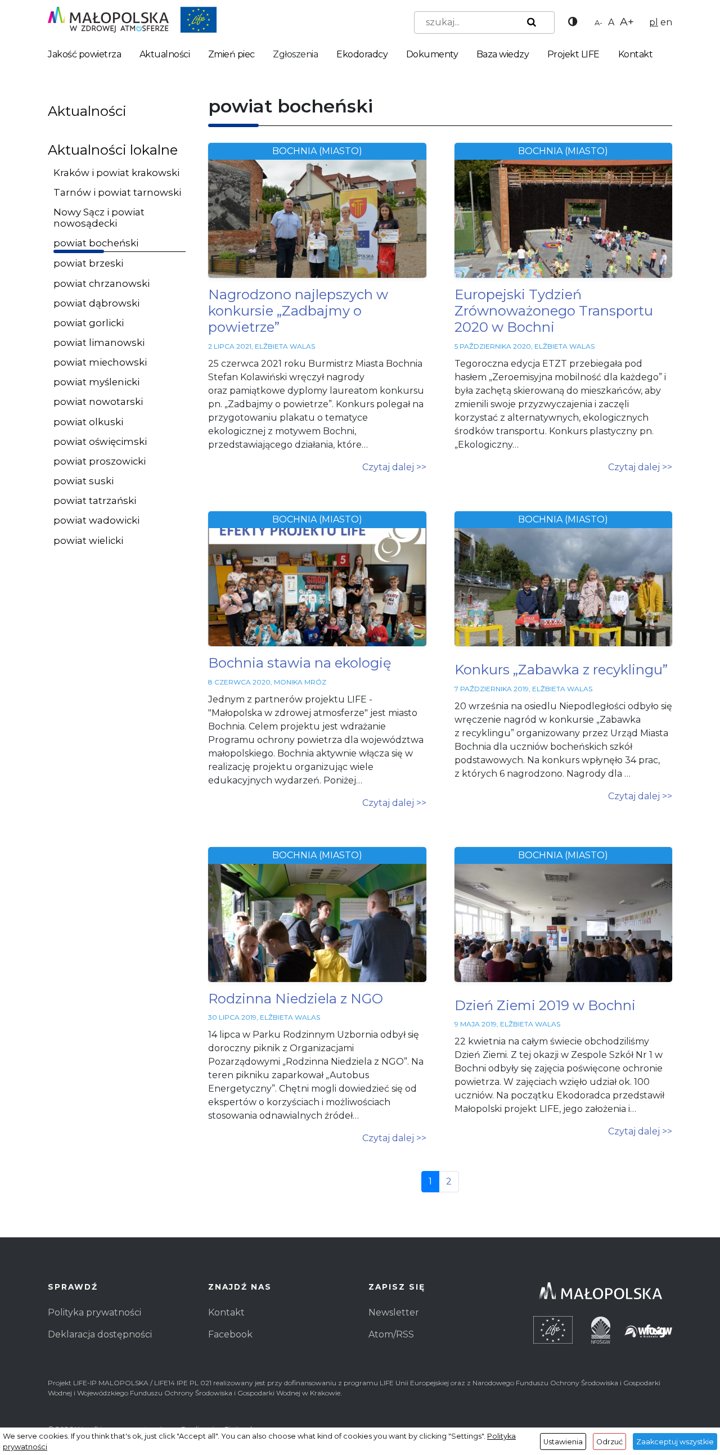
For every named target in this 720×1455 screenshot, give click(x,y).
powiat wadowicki (96, 520)
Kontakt (635, 54)
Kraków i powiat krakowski (116, 172)
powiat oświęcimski (100, 441)
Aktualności (165, 54)
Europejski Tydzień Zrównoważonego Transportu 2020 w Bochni (553, 310)
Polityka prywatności (94, 1312)
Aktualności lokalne (113, 150)
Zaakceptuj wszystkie (675, 1442)
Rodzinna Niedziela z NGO (295, 998)
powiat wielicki (88, 540)
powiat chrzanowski (101, 283)
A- (598, 23)
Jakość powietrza (84, 54)
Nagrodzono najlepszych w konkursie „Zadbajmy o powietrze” (298, 310)
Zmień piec (231, 54)
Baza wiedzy (502, 54)
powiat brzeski (88, 263)
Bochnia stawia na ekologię (300, 663)
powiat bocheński (95, 243)
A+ (627, 21)
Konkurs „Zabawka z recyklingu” (561, 669)
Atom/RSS (391, 1334)
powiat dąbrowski (96, 303)
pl (653, 22)
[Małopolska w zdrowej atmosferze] (132, 18)
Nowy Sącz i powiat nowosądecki (99, 217)
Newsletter (393, 1312)
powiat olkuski (88, 421)
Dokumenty (432, 54)
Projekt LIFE (573, 54)
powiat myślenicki (96, 382)
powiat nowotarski (98, 401)
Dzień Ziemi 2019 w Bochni (545, 1005)
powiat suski (83, 480)
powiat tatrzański (94, 500)
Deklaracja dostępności (100, 1334)
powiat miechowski (100, 362)
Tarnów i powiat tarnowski (117, 192)
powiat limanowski (99, 342)
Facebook (230, 1334)
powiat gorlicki (88, 322)
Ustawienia (563, 1442)
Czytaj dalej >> (394, 467)
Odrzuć (609, 1442)
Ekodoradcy (362, 54)
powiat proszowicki (99, 461)
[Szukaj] (529, 22)
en (666, 22)
